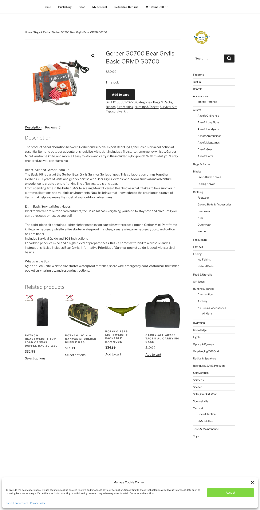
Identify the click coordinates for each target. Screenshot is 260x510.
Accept (230, 492)
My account (99, 7)
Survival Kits (168, 107)
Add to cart (120, 94)
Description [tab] (33, 127)
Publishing (65, 7)
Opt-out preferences (17, 503)
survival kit (120, 111)
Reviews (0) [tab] (53, 127)
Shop (82, 7)
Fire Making (125, 107)
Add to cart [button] (113, 354)
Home (47, 7)
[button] (252, 482)
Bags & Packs (42, 32)
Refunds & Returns (126, 7)
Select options (35, 358)
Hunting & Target (147, 107)
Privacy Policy (37, 503)
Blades (111, 107)
